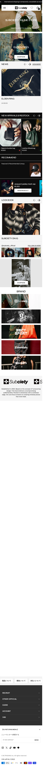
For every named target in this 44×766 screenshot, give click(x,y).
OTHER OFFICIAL (9, 699)
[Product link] (10, 136)
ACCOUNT (6, 711)
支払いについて (35, 681)
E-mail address (8, 740)
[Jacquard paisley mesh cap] (7, 187)
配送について (21, 681)
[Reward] (5, 760)
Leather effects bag (28, 148)
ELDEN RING (7, 98)
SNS (4, 717)
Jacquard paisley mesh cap (24, 184)
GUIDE (5, 705)
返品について (6, 681)
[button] (4, 8)
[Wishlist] (31, 7)
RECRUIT (6, 693)
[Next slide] (29, 64)
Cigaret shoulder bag (8, 148)
